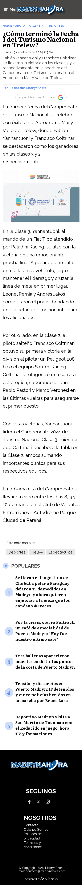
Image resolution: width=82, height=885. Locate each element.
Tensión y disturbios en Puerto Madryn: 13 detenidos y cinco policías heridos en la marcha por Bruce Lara (44, 692)
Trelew (37, 552)
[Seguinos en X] (38, 801)
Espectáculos (60, 552)
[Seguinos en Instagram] (47, 801)
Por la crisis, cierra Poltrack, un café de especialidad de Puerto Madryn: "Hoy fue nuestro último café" (45, 630)
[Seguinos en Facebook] (29, 801)
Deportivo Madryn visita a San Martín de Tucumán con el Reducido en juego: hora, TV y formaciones (44, 725)
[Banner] (41, 182)
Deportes (16, 552)
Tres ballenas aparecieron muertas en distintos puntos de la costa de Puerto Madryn (45, 661)
